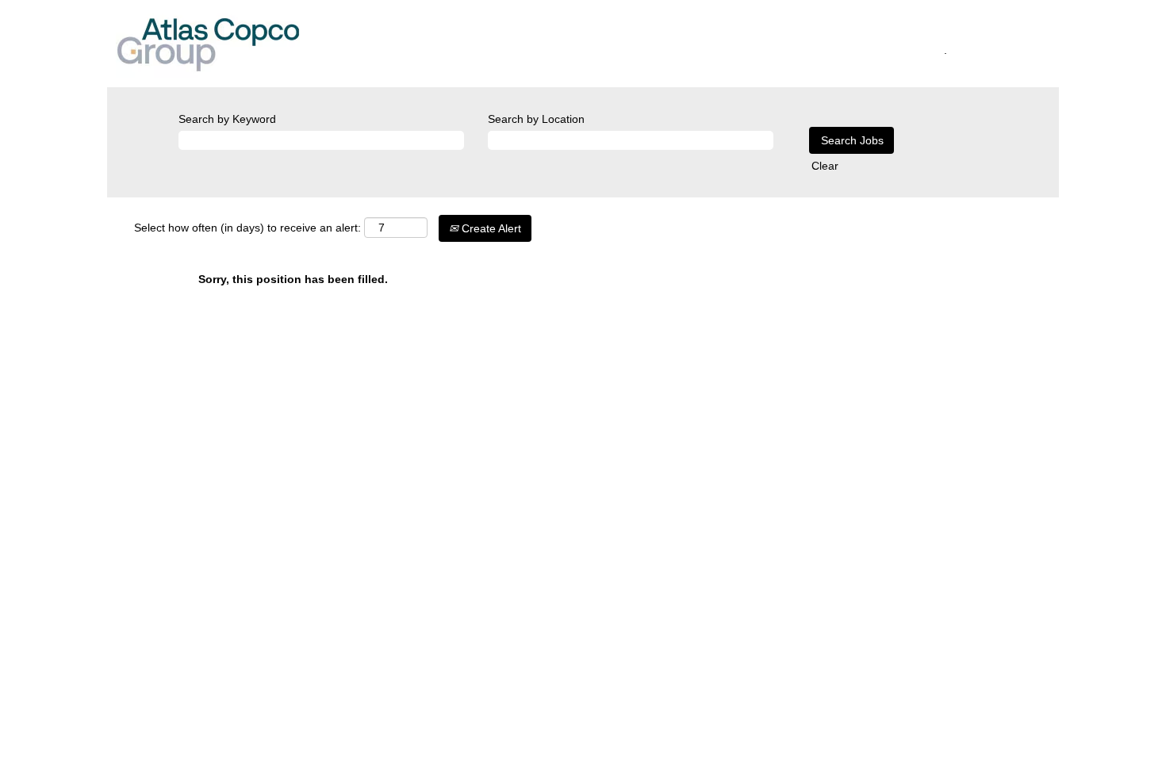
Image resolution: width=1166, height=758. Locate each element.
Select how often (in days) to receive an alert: (247, 227)
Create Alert (489, 228)
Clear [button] (824, 165)
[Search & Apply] (453, 47)
